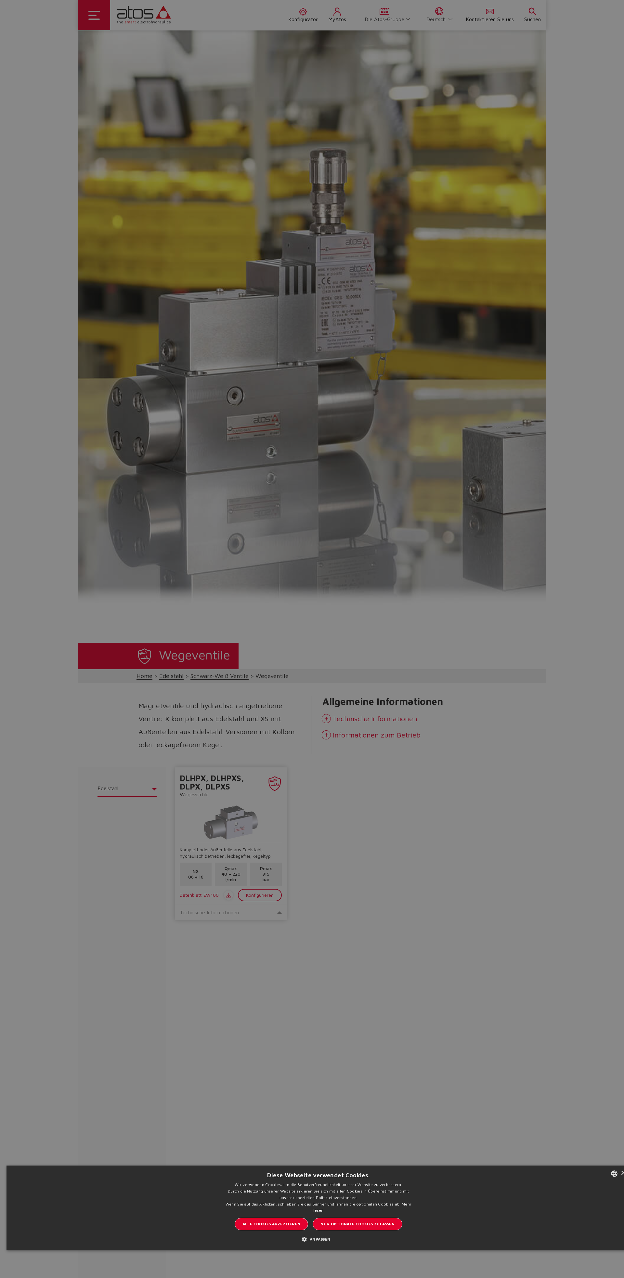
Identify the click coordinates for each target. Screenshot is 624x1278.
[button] (319, 1239)
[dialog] (312, 639)
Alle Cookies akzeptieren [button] (271, 1223)
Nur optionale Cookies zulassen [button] (357, 1223)
